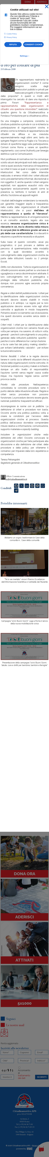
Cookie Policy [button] (12, 34)
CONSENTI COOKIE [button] (33, 44)
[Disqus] (24, 716)
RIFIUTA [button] (13, 44)
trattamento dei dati (24, 1076)
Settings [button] (24, 56)
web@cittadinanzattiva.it (16, 479)
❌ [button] (47, 6)
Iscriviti (41, 1077)
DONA (28, 2)
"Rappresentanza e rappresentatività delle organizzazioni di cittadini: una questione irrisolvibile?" (24, 106)
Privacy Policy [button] (12, 37)
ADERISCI (42, 2)
